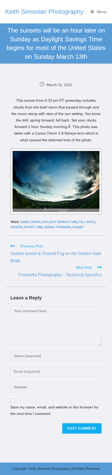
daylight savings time (59, 221)
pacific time (33, 227)
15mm (24, 221)
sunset (78, 227)
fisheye (16, 227)
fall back (87, 221)
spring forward (57, 227)
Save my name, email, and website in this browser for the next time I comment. (54, 410)
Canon (34, 221)
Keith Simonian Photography (44, 11)
